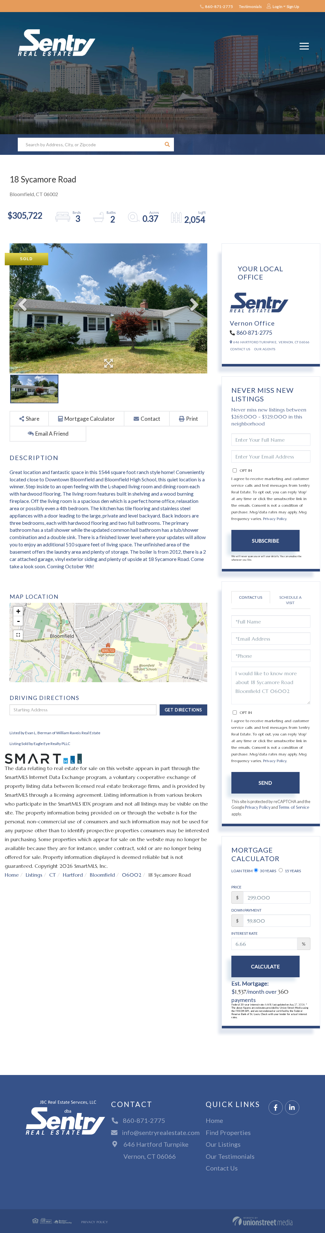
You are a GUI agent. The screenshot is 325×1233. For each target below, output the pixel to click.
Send (265, 783)
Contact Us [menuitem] (222, 1168)
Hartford (73, 875)
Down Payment (246, 910)
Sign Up (293, 6)
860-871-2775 (218, 6)
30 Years (267, 870)
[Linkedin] (292, 1108)
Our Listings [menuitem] (223, 1144)
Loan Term (242, 870)
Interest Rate (244, 933)
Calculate (265, 966)
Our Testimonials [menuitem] (230, 1156)
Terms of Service (294, 807)
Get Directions (183, 709)
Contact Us (240, 349)
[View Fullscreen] (18, 635)
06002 (131, 875)
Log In (277, 6)
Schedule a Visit (290, 600)
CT (52, 875)
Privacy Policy (274, 518)
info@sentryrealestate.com (161, 1132)
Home (12, 875)
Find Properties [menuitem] (228, 1132)
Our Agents (264, 349)
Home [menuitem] (214, 1120)
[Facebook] (275, 1108)
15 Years (292, 870)
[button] (167, 144)
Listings (34, 875)
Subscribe (265, 540)
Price (236, 887)
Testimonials (250, 6)
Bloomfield (102, 875)
